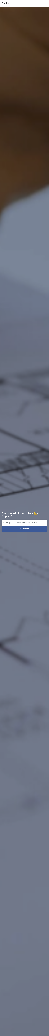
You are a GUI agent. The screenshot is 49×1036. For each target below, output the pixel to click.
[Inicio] (5, 3)
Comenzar (24, 528)
